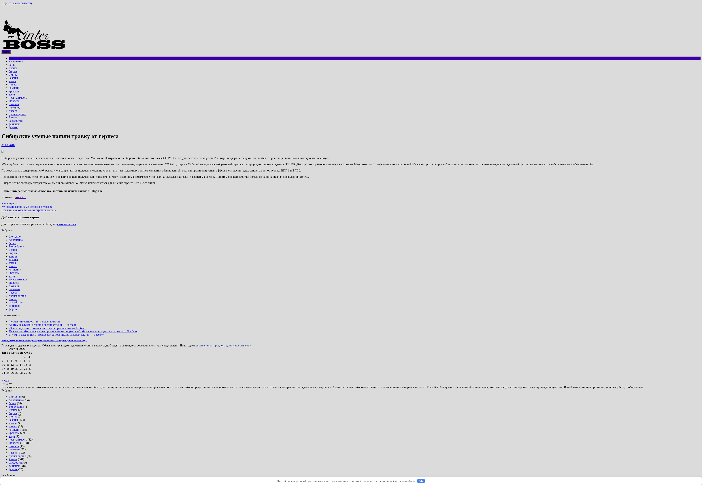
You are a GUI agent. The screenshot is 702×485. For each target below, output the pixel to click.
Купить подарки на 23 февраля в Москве (26, 206)
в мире (13, 74)
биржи (13, 71)
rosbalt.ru (20, 197)
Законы (13, 77)
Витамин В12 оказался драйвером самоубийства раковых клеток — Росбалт (56, 334)
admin (5, 203)
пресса (13, 110)
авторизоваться (66, 224)
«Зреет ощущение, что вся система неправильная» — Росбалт (47, 328)
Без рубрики (16, 246)
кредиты (14, 91)
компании (15, 87)
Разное (13, 117)
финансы (14, 124)
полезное (14, 107)
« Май (5, 380)
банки (12, 64)
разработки (16, 120)
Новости (14, 100)
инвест (13, 84)
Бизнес (13, 68)
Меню (6, 51)
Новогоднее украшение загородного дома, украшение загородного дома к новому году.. (44, 340)
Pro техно (15, 58)
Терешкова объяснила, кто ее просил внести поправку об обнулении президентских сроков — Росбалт (73, 331)
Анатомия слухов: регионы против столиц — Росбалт (42, 324)
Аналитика (16, 61)
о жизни (14, 104)
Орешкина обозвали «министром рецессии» (29, 210)
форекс (13, 127)
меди (12, 94)
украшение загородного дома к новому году (223, 345)
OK (421, 481)
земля (12, 81)
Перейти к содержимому (16, 3)
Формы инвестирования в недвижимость (34, 321)
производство (17, 114)
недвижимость (18, 97)
